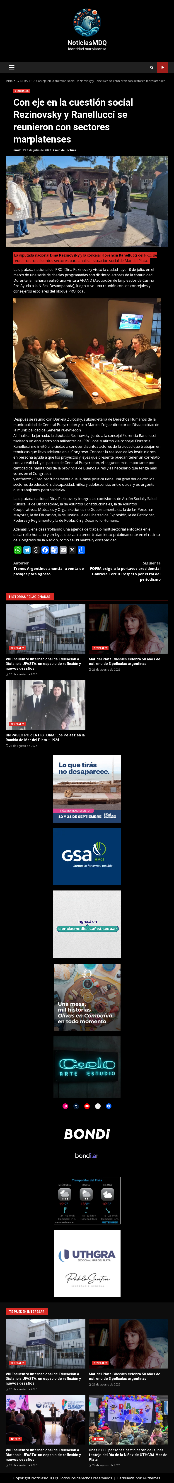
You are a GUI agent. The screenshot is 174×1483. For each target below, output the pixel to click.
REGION (98, 1439)
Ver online (162, 67)
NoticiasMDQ (87, 43)
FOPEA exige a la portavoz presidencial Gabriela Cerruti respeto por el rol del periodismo (125, 571)
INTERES (15, 1439)
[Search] (151, 67)
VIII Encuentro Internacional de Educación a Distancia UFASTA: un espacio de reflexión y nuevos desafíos (45, 629)
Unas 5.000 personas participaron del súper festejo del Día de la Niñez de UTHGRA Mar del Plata (129, 1420)
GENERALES (22, 91)
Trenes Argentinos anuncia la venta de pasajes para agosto (48, 568)
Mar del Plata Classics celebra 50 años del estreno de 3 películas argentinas (129, 629)
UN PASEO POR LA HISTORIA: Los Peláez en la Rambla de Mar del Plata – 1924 (45, 705)
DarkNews (126, 1478)
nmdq (17, 150)
